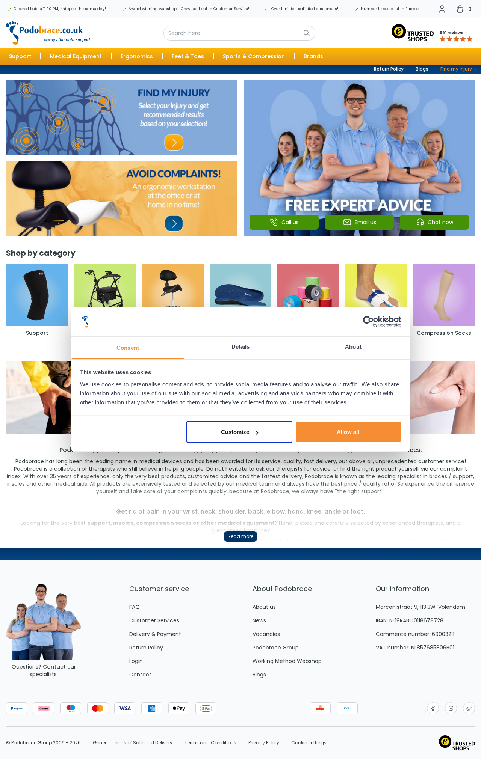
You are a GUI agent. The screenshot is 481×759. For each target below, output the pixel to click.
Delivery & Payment (155, 634)
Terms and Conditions (210, 743)
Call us (290, 222)
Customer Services (154, 620)
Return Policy (389, 69)
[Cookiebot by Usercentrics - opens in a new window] (368, 321)
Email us (365, 222)
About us (264, 607)
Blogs (422, 69)
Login (136, 661)
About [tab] (353, 346)
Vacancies (266, 634)
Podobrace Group (276, 647)
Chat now (440, 222)
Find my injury (456, 69)
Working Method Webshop (287, 661)
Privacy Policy (263, 743)
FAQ (134, 607)
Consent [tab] (127, 347)
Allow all (348, 432)
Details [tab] (240, 346)
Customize (235, 432)
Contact (54, 666)
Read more (240, 536)
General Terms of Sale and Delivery (132, 743)
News (259, 620)
